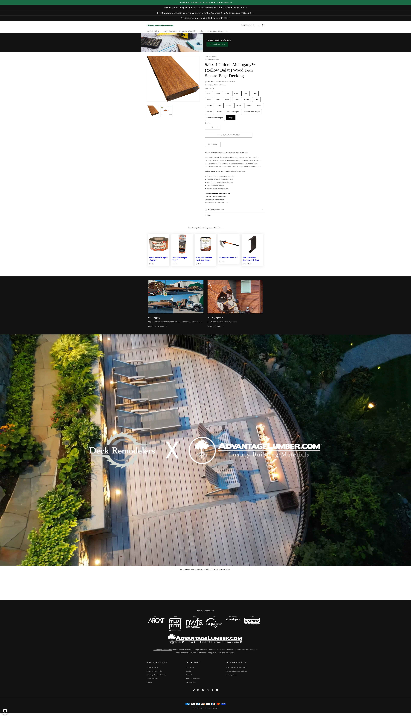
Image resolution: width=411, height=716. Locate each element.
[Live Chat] (5, 711)
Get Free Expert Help (217, 44)
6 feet (255, 92)
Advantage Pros (231, 675)
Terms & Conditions (193, 679)
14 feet (219, 105)
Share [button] (209, 215)
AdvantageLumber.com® (162, 649)
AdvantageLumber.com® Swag (236, 667)
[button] (153, 31)
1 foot (209, 92)
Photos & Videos (152, 679)
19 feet (209, 111)
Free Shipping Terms (156, 326)
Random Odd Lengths (252, 111)
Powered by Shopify (212, 708)
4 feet (236, 92)
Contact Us (190, 667)
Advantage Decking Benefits (156, 675)
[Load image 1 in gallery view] (153, 111)
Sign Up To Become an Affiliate (236, 671)
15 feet (229, 105)
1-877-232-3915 (246, 25)
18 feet (258, 105)
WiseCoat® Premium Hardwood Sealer (204, 259)
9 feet (227, 98)
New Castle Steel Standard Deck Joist (251, 259)
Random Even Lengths (215, 117)
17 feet (248, 105)
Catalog (149, 682)
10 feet (236, 98)
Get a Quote (212, 144)
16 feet (239, 105)
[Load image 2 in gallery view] (166, 111)
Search (188, 671)
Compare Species (153, 667)
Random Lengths (233, 111)
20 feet (219, 111)
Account (189, 675)
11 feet (246, 98)
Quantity (207, 123)
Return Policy (190, 682)
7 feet (209, 98)
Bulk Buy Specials (214, 326)
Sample (230, 117)
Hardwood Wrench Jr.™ (228, 258)
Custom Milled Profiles (154, 671)
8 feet (218, 98)
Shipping (208, 85)
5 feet (245, 92)
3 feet (227, 92)
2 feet (218, 92)
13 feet (209, 105)
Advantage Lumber (202, 708)
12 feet (256, 98)
